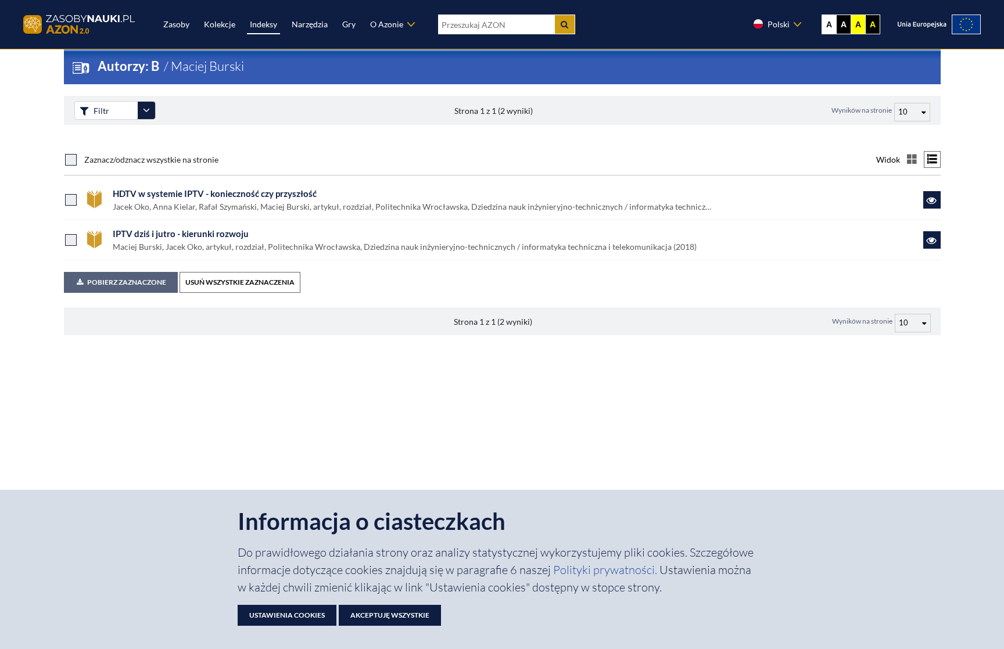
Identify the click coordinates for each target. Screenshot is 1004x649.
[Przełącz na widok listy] (932, 159)
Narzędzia (310, 24)
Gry (349, 24)
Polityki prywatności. (606, 569)
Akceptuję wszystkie (389, 615)
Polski (779, 24)
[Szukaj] (565, 24)
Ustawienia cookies (287, 615)
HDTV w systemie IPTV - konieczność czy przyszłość (215, 193)
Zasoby (176, 24)
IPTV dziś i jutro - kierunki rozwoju (181, 233)
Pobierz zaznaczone (126, 282)
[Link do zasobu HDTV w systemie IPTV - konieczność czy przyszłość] (932, 200)
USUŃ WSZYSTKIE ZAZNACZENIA (240, 282)
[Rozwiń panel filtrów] (146, 110)
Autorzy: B (130, 66)
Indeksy (263, 24)
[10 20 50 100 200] (910, 110)
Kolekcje (219, 24)
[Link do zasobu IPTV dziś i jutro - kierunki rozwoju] (932, 240)
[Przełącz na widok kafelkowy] (911, 159)
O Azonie (386, 24)
